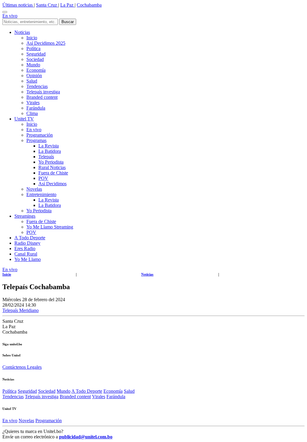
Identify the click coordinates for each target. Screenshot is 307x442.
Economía (36, 70)
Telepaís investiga (43, 91)
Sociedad (35, 59)
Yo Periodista (51, 162)
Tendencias (37, 86)
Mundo (33, 64)
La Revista (48, 145)
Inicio (31, 37)
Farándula (35, 107)
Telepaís (46, 156)
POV (43, 178)
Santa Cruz (47, 5)
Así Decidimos (52, 183)
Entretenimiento (41, 194)
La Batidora (49, 151)
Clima (32, 113)
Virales (33, 102)
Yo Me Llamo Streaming (49, 226)
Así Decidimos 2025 (45, 43)
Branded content (42, 97)
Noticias (22, 32)
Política (33, 48)
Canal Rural (25, 253)
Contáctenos (14, 367)
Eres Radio (24, 248)
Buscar (67, 22)
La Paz (67, 5)
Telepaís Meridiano (20, 310)
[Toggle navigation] (4, 12)
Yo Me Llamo (27, 259)
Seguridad (36, 53)
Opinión (34, 75)
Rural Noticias (52, 167)
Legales (34, 367)
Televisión (294, 274)
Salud (31, 80)
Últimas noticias (18, 5)
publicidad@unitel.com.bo (85, 436)
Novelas (34, 189)
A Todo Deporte (29, 237)
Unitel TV (24, 118)
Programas (36, 140)
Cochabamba (89, 5)
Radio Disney (27, 243)
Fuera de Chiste (53, 172)
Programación (39, 135)
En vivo (9, 15)
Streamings (24, 216)
